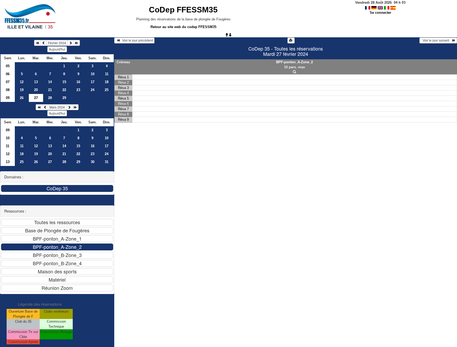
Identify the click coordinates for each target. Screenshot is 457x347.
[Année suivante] (77, 43)
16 (78, 82)
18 (106, 82)
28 (50, 98)
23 (78, 90)
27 (50, 162)
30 (92, 162)
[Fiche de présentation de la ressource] (294, 72)
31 (106, 162)
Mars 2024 (57, 107)
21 (50, 90)
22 (64, 90)
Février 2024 (57, 42)
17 (92, 82)
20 (36, 90)
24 (92, 90)
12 (22, 82)
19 (22, 90)
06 (8, 74)
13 (36, 82)
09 (8, 98)
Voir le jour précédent (136, 40)
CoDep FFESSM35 (183, 9)
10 (92, 74)
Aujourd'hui (57, 49)
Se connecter (380, 13)
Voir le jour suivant (436, 40)
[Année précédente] (37, 43)
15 (64, 82)
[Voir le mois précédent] (43, 43)
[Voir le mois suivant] (70, 43)
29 (64, 98)
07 (8, 82)
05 (8, 66)
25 (106, 90)
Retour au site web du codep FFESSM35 (183, 27)
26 (22, 98)
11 (106, 74)
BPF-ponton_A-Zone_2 (294, 62)
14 (50, 82)
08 (8, 90)
